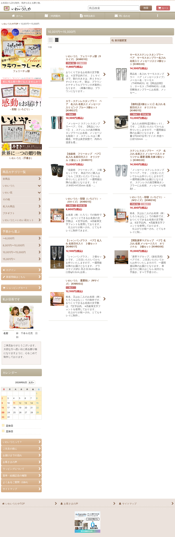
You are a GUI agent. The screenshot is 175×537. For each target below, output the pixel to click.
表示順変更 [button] (121, 40)
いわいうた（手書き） (21, 158)
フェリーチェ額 (21, 71)
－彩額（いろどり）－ (21, 109)
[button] (157, 16)
